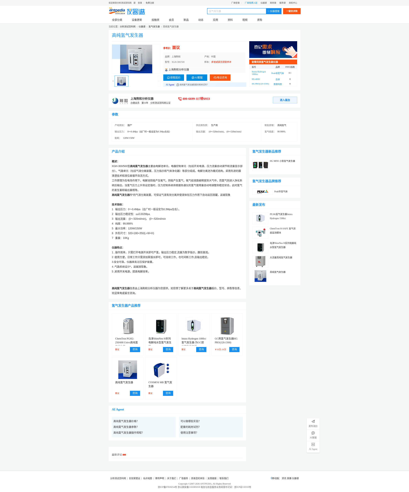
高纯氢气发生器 (127, 35)
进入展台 (285, 100)
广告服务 (183, 478)
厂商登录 (235, 3)
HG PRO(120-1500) (260, 84)
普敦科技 (278, 84)
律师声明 (159, 478)
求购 (259, 20)
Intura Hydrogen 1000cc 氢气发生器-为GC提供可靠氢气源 (193, 342)
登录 (140, 3)
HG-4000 (256, 79)
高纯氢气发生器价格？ (126, 421)
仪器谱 (264, 3)
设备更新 (137, 20)
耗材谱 (273, 3)
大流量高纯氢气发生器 (281, 257)
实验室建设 (134, 478)
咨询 (135, 349)
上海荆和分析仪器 (142, 98)
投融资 (155, 20)
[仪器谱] (136, 11)
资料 (230, 20)
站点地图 (147, 478)
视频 (244, 20)
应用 (215, 20)
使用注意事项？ (189, 432)
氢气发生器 (154, 26)
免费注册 (150, 3)
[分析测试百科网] (117, 11)
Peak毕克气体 (277, 73)
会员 (171, 20)
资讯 (284, 478)
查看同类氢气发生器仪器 (265, 62)
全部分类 (117, 20)
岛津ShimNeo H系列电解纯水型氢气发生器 (159, 342)
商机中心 (293, 3)
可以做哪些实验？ (191, 421)
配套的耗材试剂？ (191, 427)
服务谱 (282, 3)
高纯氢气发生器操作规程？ (128, 432)
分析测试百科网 (127, 26)
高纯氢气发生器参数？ (126, 427)
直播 (289, 478)
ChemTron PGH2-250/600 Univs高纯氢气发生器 (126, 342)
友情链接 (212, 478)
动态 (200, 20)
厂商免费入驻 (251, 3)
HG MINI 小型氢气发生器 (282, 161)
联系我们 (224, 478)
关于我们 (171, 478)
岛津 (278, 79)
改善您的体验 (197, 478)
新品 (186, 20)
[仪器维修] (273, 49)
